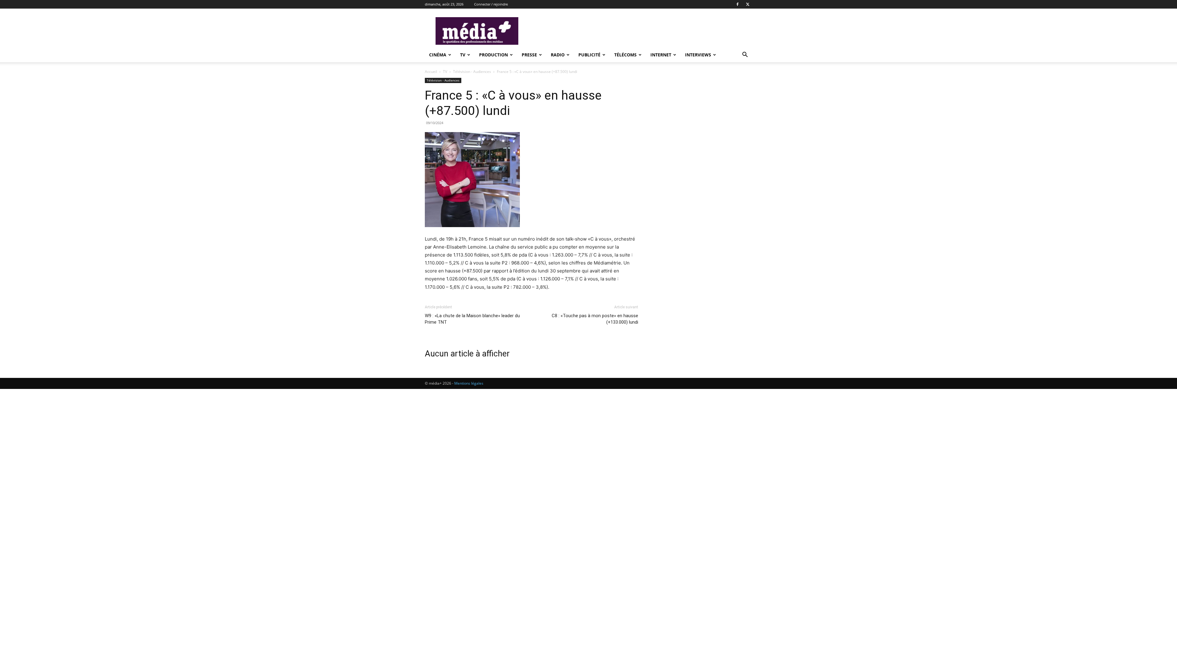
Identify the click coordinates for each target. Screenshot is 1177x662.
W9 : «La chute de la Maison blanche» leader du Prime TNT (472, 319)
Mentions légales (468, 383)
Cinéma (437, 55)
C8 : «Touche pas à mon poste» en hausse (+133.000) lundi (595, 319)
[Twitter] (747, 4)
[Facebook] (737, 4)
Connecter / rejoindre (491, 4)
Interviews (698, 55)
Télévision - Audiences (472, 71)
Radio (558, 55)
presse (529, 55)
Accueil (431, 71)
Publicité (589, 55)
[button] (744, 55)
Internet (660, 55)
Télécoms (625, 55)
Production (493, 55)
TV (462, 55)
